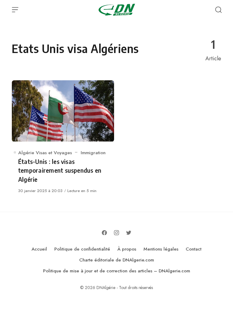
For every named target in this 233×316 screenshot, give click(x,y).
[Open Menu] (15, 10)
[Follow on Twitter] (128, 232)
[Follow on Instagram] (116, 232)
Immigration (93, 152)
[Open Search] (218, 10)
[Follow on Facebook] (104, 232)
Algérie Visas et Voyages (45, 152)
